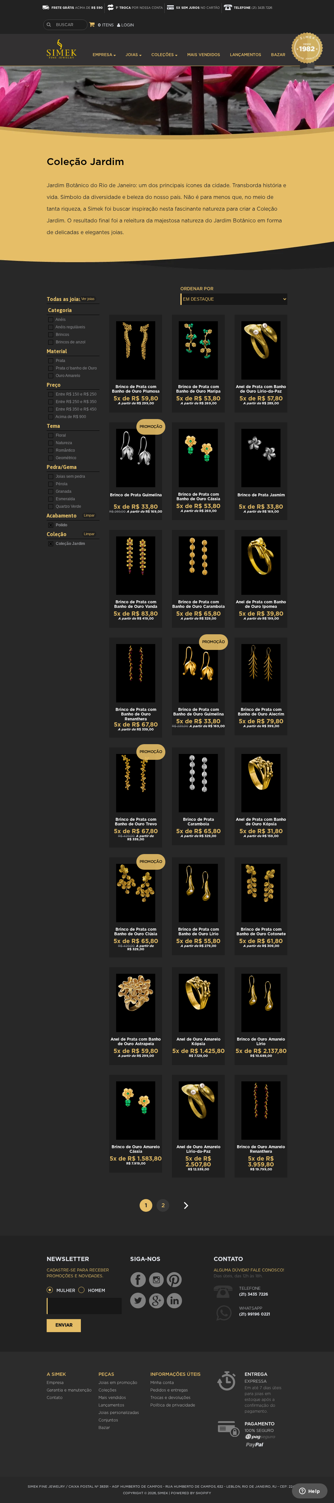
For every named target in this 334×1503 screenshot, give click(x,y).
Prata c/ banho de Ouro (76, 368)
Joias (132, 55)
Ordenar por (196, 289)
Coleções (163, 55)
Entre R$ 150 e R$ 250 (76, 394)
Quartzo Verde (68, 506)
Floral (60, 435)
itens (106, 25)
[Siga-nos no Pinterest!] (174, 1280)
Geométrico (65, 458)
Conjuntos (108, 1420)
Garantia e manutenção (69, 1390)
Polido (61, 525)
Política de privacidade (172, 1405)
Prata (60, 360)
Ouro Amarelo (67, 375)
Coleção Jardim (70, 543)
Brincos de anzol (70, 342)
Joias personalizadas (119, 1413)
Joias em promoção (118, 1383)
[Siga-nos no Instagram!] (157, 1280)
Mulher (65, 1291)
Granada (63, 491)
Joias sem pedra (70, 476)
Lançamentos (245, 55)
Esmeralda (65, 499)
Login (127, 25)
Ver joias (88, 299)
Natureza (63, 443)
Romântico (65, 450)
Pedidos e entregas (169, 1390)
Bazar (278, 55)
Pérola (61, 484)
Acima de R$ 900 (70, 416)
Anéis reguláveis (70, 327)
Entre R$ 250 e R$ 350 (76, 401)
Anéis (60, 319)
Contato (55, 1398)
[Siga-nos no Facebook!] (138, 1280)
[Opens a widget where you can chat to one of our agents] (309, 1491)
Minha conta (162, 1383)
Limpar (89, 515)
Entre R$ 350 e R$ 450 (76, 409)
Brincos (62, 334)
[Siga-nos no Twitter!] (138, 1300)
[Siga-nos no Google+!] (157, 1300)
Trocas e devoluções (170, 1398)
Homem (96, 1291)
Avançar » (188, 1203)
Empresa (103, 55)
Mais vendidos (203, 55)
